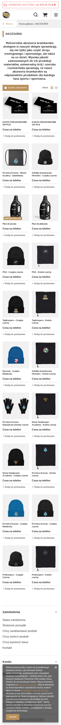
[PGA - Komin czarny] (45, 256)
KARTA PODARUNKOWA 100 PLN (44, 123)
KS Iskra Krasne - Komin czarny (44, 474)
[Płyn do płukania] (45, 207)
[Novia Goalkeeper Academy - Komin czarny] (45, 406)
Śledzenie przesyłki (14, 625)
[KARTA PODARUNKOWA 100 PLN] (45, 106)
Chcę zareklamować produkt (20, 631)
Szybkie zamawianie (17, 87)
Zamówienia (11, 612)
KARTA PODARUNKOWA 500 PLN (15, 123)
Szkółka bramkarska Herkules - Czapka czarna (44, 174)
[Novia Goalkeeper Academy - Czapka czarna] (16, 457)
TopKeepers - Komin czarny (42, 321)
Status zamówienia (14, 619)
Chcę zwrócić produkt (15, 636)
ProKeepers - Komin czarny (42, 576)
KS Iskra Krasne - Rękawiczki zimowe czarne (15, 423)
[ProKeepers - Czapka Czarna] (16, 558)
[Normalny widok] (52, 87)
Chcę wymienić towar (15, 642)
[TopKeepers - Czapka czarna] (16, 304)
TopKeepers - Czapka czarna (13, 321)
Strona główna (26, 24)
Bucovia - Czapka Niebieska (11, 372)
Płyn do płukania (40, 224)
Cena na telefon (12, 129)
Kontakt (7, 647)
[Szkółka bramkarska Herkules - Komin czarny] (45, 355)
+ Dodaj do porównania (14, 136)
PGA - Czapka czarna (13, 272)
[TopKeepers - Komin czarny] (45, 304)
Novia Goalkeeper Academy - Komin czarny (44, 423)
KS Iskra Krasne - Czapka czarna (44, 525)
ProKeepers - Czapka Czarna (13, 576)
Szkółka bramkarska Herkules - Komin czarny (44, 372)
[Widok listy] (56, 87)
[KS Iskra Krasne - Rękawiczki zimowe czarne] (16, 406)
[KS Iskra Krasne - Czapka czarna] (45, 507)
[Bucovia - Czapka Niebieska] (16, 355)
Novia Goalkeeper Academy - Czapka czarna (15, 474)
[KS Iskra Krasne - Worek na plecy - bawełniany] (16, 156)
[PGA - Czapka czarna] (16, 256)
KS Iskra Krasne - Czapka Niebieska (15, 525)
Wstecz (9, 24)
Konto (7, 662)
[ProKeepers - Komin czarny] (45, 558)
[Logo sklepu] (6, 15)
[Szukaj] (35, 15)
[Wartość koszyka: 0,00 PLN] (45, 15)
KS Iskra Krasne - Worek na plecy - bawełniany (14, 174)
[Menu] (56, 15)
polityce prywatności (27, 685)
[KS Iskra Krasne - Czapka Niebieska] (16, 507)
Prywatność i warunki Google (34, 690)
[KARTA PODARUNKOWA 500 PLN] (16, 106)
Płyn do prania (9, 224)
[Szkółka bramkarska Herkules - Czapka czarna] (45, 156)
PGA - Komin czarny (41, 272)
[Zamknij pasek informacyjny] (55, 5)
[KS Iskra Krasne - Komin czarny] (45, 457)
